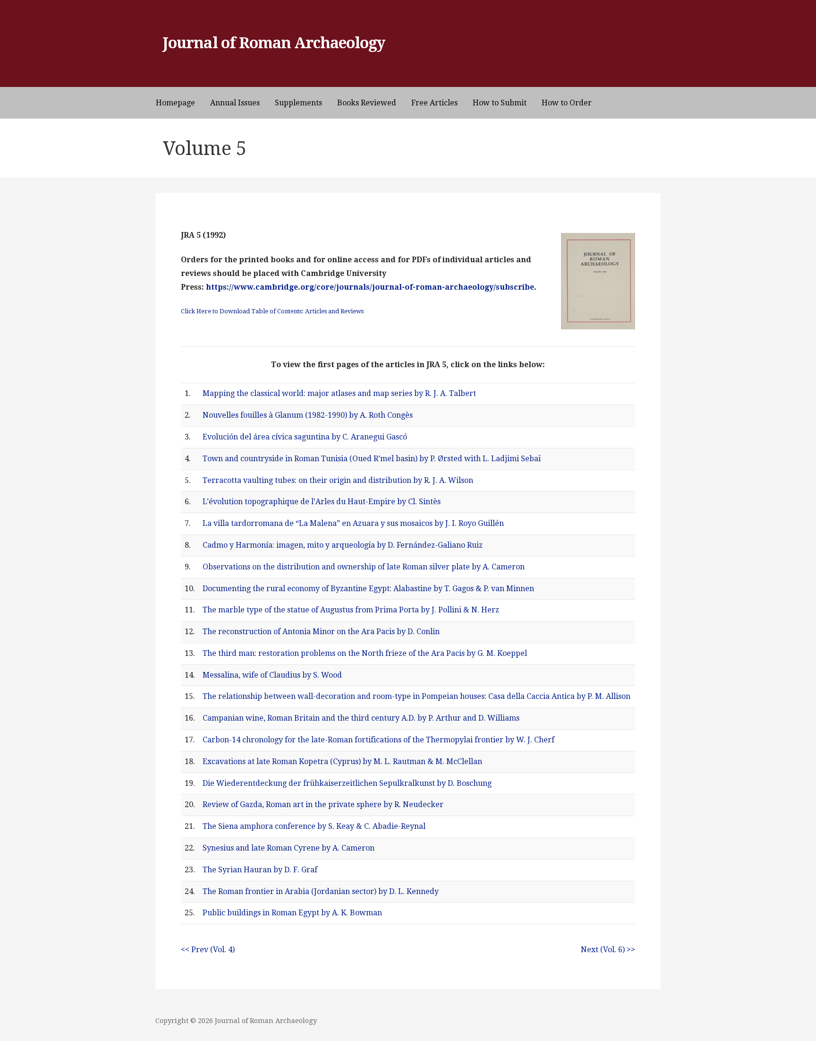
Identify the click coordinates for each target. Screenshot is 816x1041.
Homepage (175, 102)
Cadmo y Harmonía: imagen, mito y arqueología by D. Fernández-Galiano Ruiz (343, 545)
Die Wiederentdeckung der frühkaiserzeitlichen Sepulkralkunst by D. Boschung (347, 783)
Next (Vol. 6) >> (608, 949)
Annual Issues (235, 102)
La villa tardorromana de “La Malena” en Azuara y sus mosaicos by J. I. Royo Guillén (353, 523)
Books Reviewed (366, 102)
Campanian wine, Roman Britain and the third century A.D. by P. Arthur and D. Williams (361, 718)
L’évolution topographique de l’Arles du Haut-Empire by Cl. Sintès (322, 501)
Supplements (298, 102)
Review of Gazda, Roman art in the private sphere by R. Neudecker (323, 804)
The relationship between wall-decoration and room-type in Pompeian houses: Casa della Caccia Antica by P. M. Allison (416, 696)
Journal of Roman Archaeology (274, 43)
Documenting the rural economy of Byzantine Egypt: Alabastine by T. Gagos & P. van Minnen (368, 588)
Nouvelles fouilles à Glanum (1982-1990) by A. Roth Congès (308, 415)
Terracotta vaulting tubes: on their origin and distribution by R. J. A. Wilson (338, 480)
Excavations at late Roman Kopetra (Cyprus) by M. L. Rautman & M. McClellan (342, 761)
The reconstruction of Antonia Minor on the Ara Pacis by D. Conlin (321, 631)
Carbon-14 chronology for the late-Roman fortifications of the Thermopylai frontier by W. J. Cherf (378, 739)
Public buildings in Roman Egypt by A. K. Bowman (292, 912)
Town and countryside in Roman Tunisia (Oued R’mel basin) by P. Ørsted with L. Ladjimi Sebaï (372, 458)
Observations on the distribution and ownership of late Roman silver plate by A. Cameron (364, 566)
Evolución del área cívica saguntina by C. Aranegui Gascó (305, 436)
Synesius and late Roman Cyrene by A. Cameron (288, 847)
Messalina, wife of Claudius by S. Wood (272, 675)
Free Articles (434, 102)
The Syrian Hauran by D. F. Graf (260, 869)
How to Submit (500, 102)
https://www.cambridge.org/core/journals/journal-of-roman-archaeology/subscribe (370, 287)
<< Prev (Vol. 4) (208, 949)
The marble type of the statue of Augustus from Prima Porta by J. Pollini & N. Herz (351, 609)
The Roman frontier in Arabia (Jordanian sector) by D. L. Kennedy (321, 891)
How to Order (567, 102)
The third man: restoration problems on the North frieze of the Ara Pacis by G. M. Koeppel (365, 653)
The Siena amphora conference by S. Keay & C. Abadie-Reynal (314, 826)
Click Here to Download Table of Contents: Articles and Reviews (272, 311)
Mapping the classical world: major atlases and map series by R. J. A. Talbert (339, 393)
